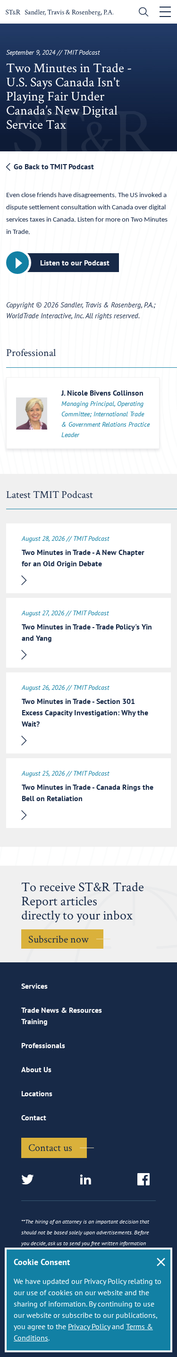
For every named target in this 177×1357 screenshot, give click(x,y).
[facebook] (146, 1180)
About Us (36, 1069)
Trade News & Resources (61, 1010)
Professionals (43, 1045)
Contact (33, 1117)
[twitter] (30, 1180)
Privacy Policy (89, 1326)
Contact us (50, 1147)
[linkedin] (88, 1180)
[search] (141, 13)
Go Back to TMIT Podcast (53, 166)
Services (34, 986)
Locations (36, 1093)
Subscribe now (58, 938)
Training (34, 1021)
